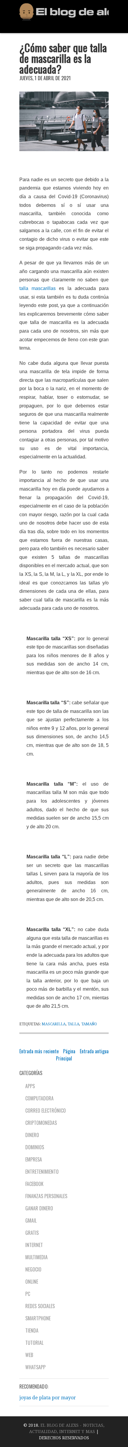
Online (31, 1281)
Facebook (34, 1183)
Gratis (32, 1232)
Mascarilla (53, 1024)
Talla (73, 1024)
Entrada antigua (94, 1051)
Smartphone (38, 1318)
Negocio (33, 1269)
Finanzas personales (46, 1196)
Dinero (32, 1135)
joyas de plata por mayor (47, 1398)
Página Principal (65, 1055)
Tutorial (34, 1342)
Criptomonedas (41, 1122)
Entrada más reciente (39, 1051)
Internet (34, 1245)
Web (29, 1354)
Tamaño (89, 1024)
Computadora (39, 1098)
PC (27, 1293)
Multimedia (36, 1257)
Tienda (31, 1330)
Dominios (34, 1147)
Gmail (31, 1220)
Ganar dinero (39, 1208)
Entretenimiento (42, 1171)
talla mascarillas (37, 288)
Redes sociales (40, 1306)
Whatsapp (35, 1367)
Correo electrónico (45, 1110)
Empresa (33, 1159)
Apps (30, 1086)
